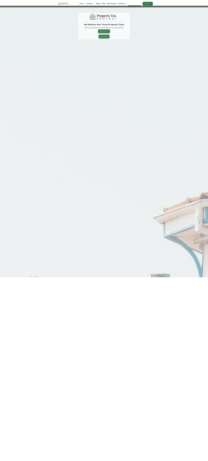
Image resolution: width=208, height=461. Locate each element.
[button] (89, 4)
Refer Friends (111, 3)
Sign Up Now (104, 31)
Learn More (104, 36)
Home (82, 3)
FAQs (103, 3)
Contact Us (121, 3)
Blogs (98, 3)
